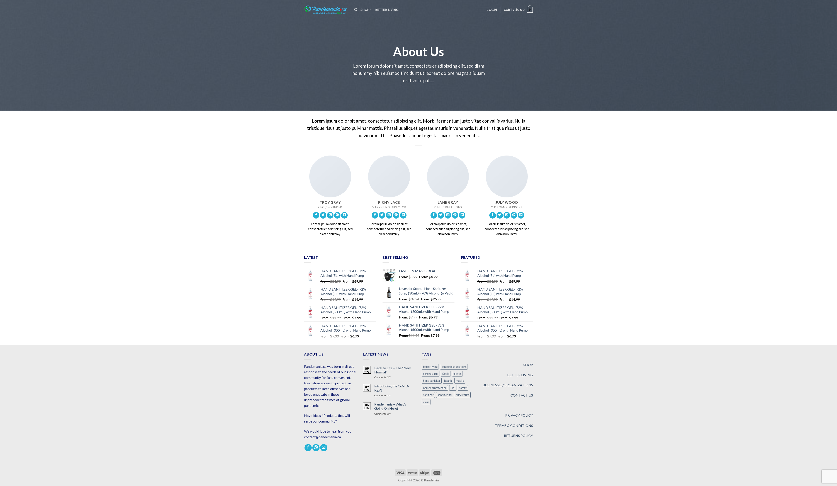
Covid (445, 373)
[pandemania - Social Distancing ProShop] (326, 10)
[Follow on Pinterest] (337, 215)
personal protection (435, 388)
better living (430, 366)
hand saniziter (431, 380)
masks (460, 380)
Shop (365, 10)
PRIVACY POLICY (519, 415)
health (448, 380)
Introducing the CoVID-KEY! (391, 388)
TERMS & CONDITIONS (514, 425)
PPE (453, 388)
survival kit (462, 395)
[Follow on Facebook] (316, 215)
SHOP (528, 365)
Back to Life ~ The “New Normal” (392, 370)
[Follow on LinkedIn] (344, 215)
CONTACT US (521, 395)
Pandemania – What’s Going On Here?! (390, 406)
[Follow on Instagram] (316, 447)
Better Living (387, 10)
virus (426, 402)
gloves (457, 373)
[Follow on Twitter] (323, 215)
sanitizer (428, 395)
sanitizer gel (444, 395)
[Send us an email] (330, 215)
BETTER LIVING (520, 375)
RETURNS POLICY (518, 435)
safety (463, 388)
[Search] (355, 10)
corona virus (430, 373)
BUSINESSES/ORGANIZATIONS (508, 385)
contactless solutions (453, 366)
